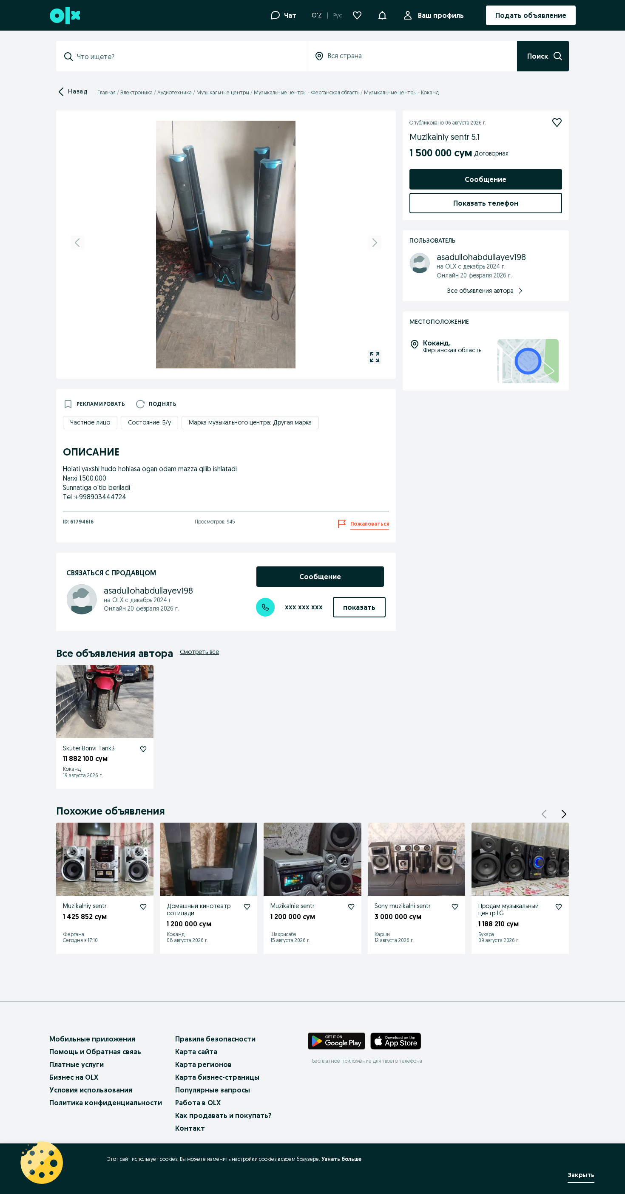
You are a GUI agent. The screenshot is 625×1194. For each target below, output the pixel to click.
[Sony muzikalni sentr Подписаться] (455, 906)
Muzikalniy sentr (84, 906)
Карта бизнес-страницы (217, 1077)
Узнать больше (341, 1159)
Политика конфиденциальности (105, 1102)
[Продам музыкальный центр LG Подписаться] (558, 906)
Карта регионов (203, 1064)
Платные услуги (76, 1064)
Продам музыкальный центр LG (508, 909)
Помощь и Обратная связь (95, 1051)
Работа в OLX (198, 1102)
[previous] (77, 242)
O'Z (317, 15)
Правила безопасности (215, 1039)
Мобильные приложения (92, 1039)
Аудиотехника (174, 92)
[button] (382, 14)
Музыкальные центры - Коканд (401, 92)
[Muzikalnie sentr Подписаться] (351, 906)
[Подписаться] (557, 122)
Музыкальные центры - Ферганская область (306, 92)
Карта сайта (196, 1051)
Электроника (136, 92)
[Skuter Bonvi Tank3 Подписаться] (143, 749)
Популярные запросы (212, 1090)
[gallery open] (374, 357)
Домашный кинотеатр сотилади (198, 909)
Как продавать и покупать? (223, 1115)
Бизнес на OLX (73, 1077)
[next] (374, 242)
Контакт (190, 1128)
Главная (106, 92)
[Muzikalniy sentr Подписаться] (143, 906)
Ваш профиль (441, 15)
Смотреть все (199, 652)
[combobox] (186, 56)
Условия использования (90, 1090)
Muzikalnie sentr (292, 906)
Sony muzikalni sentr (402, 906)
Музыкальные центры (222, 92)
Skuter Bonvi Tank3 (89, 748)
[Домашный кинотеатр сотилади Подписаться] (247, 906)
